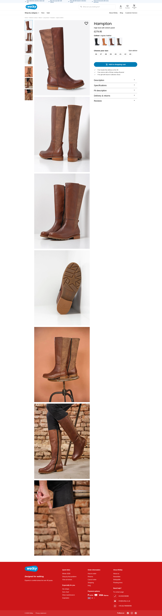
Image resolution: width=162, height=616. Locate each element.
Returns (90, 576)
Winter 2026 (66, 573)
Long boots (46, 17)
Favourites (127, 7)
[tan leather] (104, 41)
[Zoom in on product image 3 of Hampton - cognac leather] (62, 211)
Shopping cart (134, 8)
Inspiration (65, 598)
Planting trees (117, 582)
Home (26, 17)
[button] (86, 23)
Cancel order (92, 579)
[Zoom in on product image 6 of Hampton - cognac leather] (62, 441)
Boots (40, 17)
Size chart (65, 592)
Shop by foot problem (69, 576)
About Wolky (113, 13)
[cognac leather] (112, 41)
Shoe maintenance (68, 595)
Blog (121, 13)
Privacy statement (41, 613)
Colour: (102, 36)
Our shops (65, 589)
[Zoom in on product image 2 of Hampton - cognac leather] (62, 134)
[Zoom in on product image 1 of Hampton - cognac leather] (62, 57)
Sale (48, 13)
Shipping (91, 582)
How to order (92, 573)
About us (116, 573)
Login (121, 7)
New (42, 13)
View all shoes (67, 579)
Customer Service (131, 13)
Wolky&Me (116, 579)
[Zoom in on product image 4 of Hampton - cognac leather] (62, 287)
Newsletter (116, 576)
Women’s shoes (33, 17)
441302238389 (123, 596)
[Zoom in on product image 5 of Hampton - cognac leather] (62, 364)
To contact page (118, 592)
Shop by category (31, 13)
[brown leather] (119, 41)
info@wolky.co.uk (124, 601)
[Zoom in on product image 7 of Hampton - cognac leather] (62, 518)
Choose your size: (101, 51)
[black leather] (97, 41)
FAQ (89, 585)
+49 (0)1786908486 (125, 606)
